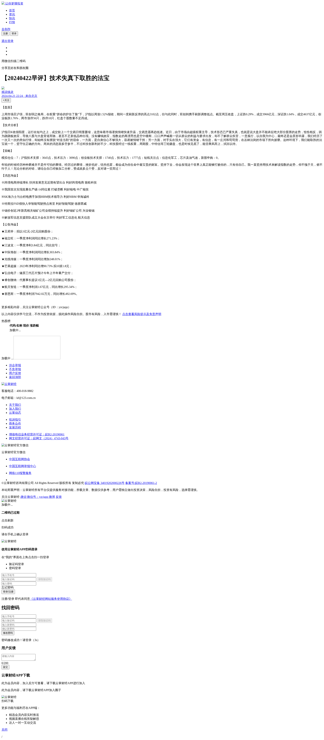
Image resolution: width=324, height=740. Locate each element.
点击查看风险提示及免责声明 (141, 314)
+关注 (6, 100)
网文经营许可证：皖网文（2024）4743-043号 (38, 438)
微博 (52, 496)
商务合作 (15, 423)
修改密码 (8, 632)
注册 (5, 33)
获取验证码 (44, 579)
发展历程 (15, 427)
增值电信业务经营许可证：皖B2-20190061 (36, 434)
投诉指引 (15, 419)
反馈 (59, 496)
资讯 (12, 14)
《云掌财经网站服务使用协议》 (51, 598)
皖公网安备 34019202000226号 (104, 483)
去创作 (6, 29)
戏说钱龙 (8, 92)
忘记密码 (8, 587)
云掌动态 (15, 412)
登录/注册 (8, 591)
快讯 (12, 18)
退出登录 (8, 41)
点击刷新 (8, 520)
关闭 (5, 729)
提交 (5, 667)
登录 (14, 33)
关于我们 (15, 404)
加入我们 (15, 408)
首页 (12, 10)
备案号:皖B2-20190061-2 (141, 483)
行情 (12, 22)
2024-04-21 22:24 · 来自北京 (19, 95)
